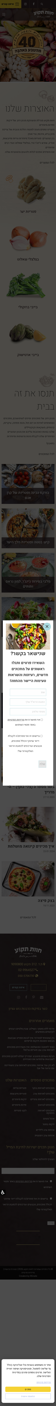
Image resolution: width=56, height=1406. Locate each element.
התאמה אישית (28, 1396)
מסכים (28, 1389)
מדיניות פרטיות (44, 1382)
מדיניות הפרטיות (16, 720)
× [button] (47, 627)
